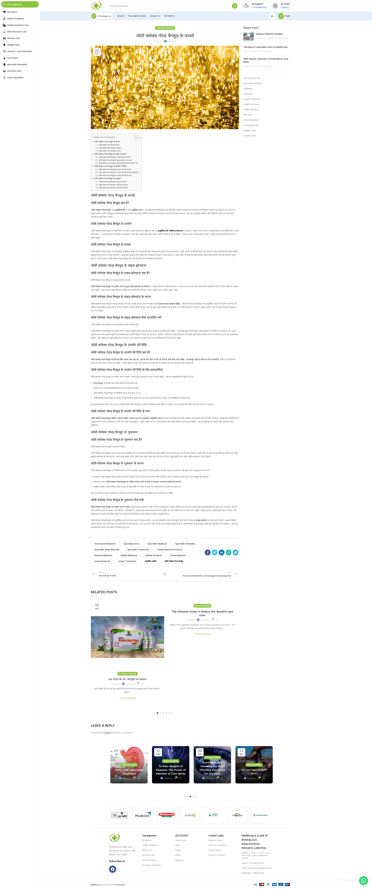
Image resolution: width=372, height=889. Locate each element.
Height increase (251, 104)
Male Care (147, 850)
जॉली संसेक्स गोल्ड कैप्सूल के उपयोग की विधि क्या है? (115, 169)
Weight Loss (249, 130)
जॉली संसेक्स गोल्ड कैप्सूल (101, 209)
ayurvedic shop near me (107, 549)
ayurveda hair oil (251, 77)
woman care (249, 135)
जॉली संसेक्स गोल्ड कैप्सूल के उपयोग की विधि (110, 166)
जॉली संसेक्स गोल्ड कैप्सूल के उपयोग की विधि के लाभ (115, 175)
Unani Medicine (250, 119)
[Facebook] (112, 869)
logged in (108, 732)
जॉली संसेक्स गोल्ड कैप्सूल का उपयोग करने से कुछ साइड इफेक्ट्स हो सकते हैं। (121, 286)
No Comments (281, 38)
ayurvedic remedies (185, 543)
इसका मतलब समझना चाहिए (169, 303)
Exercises (248, 93)
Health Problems (251, 98)
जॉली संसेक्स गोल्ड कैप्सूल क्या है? (109, 145)
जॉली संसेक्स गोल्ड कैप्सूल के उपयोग (110, 148)
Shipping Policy (215, 840)
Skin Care (247, 114)
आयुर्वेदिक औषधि (150, 561)
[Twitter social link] (215, 552)
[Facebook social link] (208, 552)
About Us (179, 860)
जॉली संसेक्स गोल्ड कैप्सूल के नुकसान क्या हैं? (113, 181)
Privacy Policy (214, 850)
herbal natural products (169, 549)
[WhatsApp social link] (228, 552)
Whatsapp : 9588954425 (253, 873)
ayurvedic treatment (138, 549)
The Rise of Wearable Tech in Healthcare (265, 47)
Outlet (178, 850)
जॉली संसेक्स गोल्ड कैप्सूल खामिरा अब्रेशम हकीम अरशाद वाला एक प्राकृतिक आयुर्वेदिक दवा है (126, 418)
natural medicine (103, 555)
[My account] (272, 16)
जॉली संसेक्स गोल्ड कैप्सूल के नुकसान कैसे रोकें (113, 187)
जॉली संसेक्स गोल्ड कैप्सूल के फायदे (107, 141)
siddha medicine (128, 555)
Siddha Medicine (251, 109)
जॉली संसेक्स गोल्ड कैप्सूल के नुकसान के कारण (113, 185)
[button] (157, 713)
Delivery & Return (216, 855)
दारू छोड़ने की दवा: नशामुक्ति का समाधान (127, 679)
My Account (180, 840)
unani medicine (178, 555)
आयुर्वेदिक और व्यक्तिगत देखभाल (170, 230)
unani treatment (127, 561)
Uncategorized (202, 606)
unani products (102, 561)
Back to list (165, 574)
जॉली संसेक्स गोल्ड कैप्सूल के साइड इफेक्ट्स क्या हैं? (115, 157)
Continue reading (127, 698)
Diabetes (248, 88)
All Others (146, 840)
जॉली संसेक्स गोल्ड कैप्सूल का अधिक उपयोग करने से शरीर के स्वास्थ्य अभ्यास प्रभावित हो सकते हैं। (144, 481)
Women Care (148, 855)
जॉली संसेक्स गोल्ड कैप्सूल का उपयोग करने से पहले (110, 506)
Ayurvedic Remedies (151, 865)
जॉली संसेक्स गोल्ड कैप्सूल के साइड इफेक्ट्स (110, 154)
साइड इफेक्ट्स (201, 520)
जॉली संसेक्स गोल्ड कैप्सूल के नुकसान (107, 178)
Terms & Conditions (217, 845)
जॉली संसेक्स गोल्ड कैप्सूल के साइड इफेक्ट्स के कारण (115, 160)
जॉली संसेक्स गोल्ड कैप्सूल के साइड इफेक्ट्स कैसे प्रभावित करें (118, 163)
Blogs (178, 855)
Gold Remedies (149, 860)
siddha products (153, 555)
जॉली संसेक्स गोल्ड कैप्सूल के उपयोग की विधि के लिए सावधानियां (118, 172)
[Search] (234, 6)
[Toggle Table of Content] (135, 137)
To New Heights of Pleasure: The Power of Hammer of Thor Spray (169, 770)
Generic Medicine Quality (270, 33)
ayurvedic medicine (165, 28)
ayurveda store (131, 543)
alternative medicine (105, 543)
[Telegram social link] (235, 552)
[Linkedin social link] (222, 552)
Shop (177, 845)
